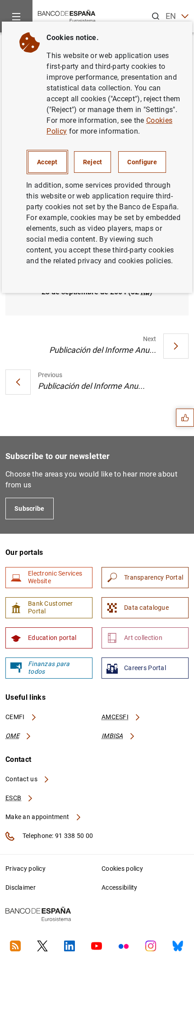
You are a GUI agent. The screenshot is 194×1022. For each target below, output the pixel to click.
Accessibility (120, 887)
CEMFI (15, 716)
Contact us (22, 779)
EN (171, 16)
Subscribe (29, 508)
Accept (47, 162)
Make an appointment (38, 816)
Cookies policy (122, 868)
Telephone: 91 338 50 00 (57, 835)
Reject (92, 162)
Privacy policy (25, 868)
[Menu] (16, 16)
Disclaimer (20, 887)
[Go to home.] (67, 15)
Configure (142, 162)
